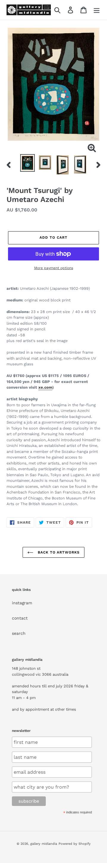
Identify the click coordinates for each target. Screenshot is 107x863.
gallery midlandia (43, 844)
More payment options (53, 268)
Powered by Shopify (75, 844)
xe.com (45, 387)
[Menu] (96, 10)
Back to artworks (58, 552)
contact (20, 618)
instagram (22, 602)
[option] (27, 163)
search (19, 633)
